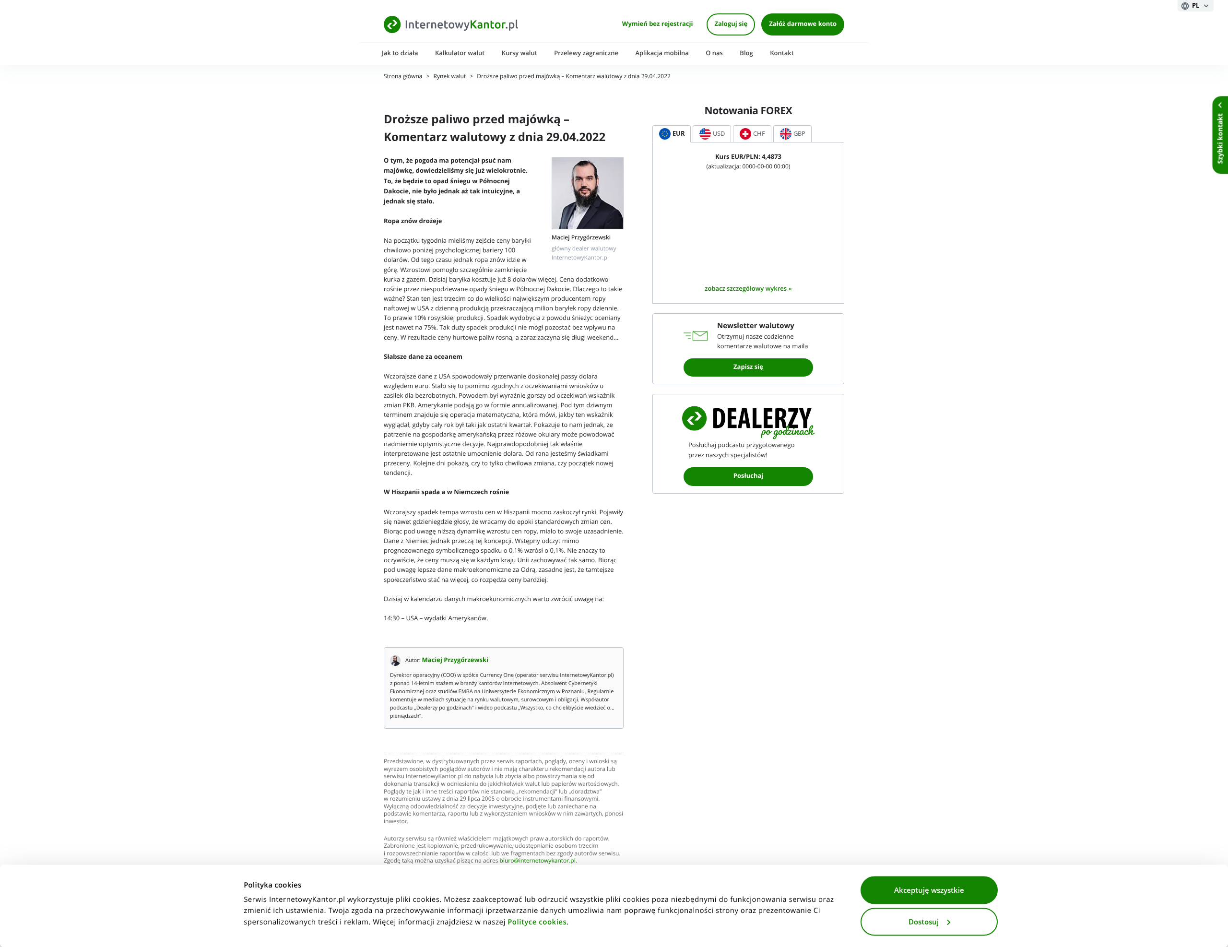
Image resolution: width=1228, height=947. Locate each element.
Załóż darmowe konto (803, 24)
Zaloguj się (730, 24)
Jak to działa (400, 53)
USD (719, 134)
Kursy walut (519, 53)
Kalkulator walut (460, 53)
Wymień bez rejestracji (657, 24)
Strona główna (403, 76)
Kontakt (782, 53)
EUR (679, 134)
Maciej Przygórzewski (455, 660)
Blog (746, 53)
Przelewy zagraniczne (586, 53)
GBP (799, 134)
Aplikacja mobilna (661, 53)
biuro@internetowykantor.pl (538, 860)
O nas (714, 53)
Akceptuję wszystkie (929, 890)
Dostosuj (924, 921)
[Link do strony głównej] (451, 24)
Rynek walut (450, 76)
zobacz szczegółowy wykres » (748, 288)
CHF (759, 134)
